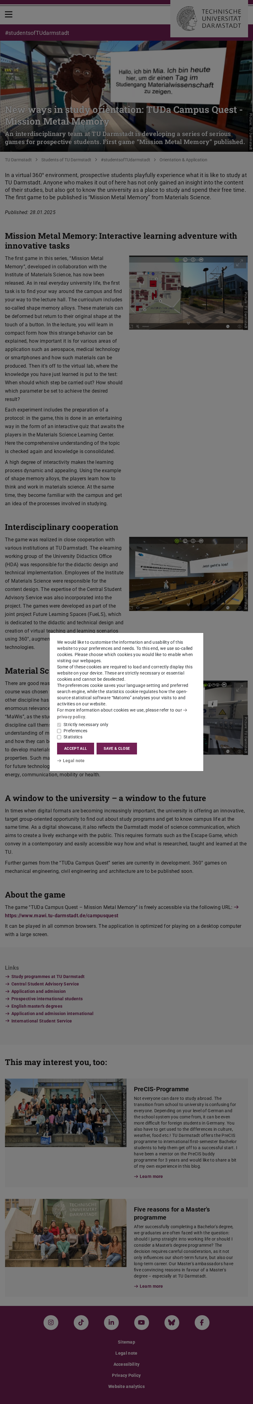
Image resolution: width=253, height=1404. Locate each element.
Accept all (75, 748)
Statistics (73, 736)
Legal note (74, 760)
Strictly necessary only (86, 724)
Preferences (75, 730)
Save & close (117, 748)
